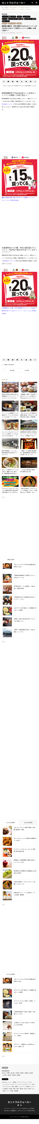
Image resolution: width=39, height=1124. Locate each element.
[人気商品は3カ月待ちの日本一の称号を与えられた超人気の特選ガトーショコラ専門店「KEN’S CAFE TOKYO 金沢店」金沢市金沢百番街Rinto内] (11, 370)
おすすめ (5, 23)
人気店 (19, 23)
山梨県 (17, 1073)
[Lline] (17, 81)
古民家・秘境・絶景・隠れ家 (16, 1088)
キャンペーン (12, 23)
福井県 (9, 1075)
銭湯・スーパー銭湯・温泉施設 (10, 1091)
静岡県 (4, 14)
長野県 (14, 1075)
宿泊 (25, 1088)
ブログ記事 (31, 1108)
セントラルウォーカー (19, 1102)
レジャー (33, 1086)
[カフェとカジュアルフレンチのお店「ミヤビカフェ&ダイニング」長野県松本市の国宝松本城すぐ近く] (28, 370)
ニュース (5, 18)
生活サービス (6, 21)
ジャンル (4, 1082)
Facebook (18, 1105)
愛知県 (26, 1073)
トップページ (7, 1108)
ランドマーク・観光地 (30, 18)
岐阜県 (22, 1073)
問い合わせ (7, 1110)
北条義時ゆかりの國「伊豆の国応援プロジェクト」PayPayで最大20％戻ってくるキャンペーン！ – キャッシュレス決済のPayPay (19, 310)
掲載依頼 (13, 1110)
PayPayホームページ (8, 104)
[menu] (36, 2)
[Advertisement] (19, 133)
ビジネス (24, 1084)
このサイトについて (22, 1110)
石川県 (4, 1075)
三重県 (8, 1073)
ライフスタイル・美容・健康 (16, 18)
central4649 (11, 364)
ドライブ (13, 1084)
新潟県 (31, 1073)
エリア (3, 1073)
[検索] (32, 2)
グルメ (19, 16)
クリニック (24, 1082)
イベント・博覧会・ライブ (9, 16)
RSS (21, 1105)
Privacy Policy (31, 1110)
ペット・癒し (31, 1084)
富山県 (12, 1073)
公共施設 (5, 1088)
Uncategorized (5, 1070)
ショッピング (26, 16)
